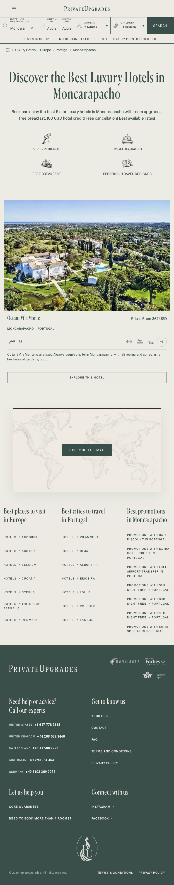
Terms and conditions (112, 751)
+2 (161, 341)
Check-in (51, 20)
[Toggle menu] (14, 9)
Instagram (103, 806)
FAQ (95, 739)
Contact (99, 727)
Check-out (66, 20)
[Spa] (151, 342)
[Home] (7, 50)
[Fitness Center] (129, 342)
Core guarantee (24, 806)
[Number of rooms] (12, 342)
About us (100, 716)
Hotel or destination (19, 20)
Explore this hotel (87, 377)
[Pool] (140, 342)
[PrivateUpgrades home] (87, 9)
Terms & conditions (115, 872)
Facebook (102, 818)
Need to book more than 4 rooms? (40, 818)
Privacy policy (105, 763)
